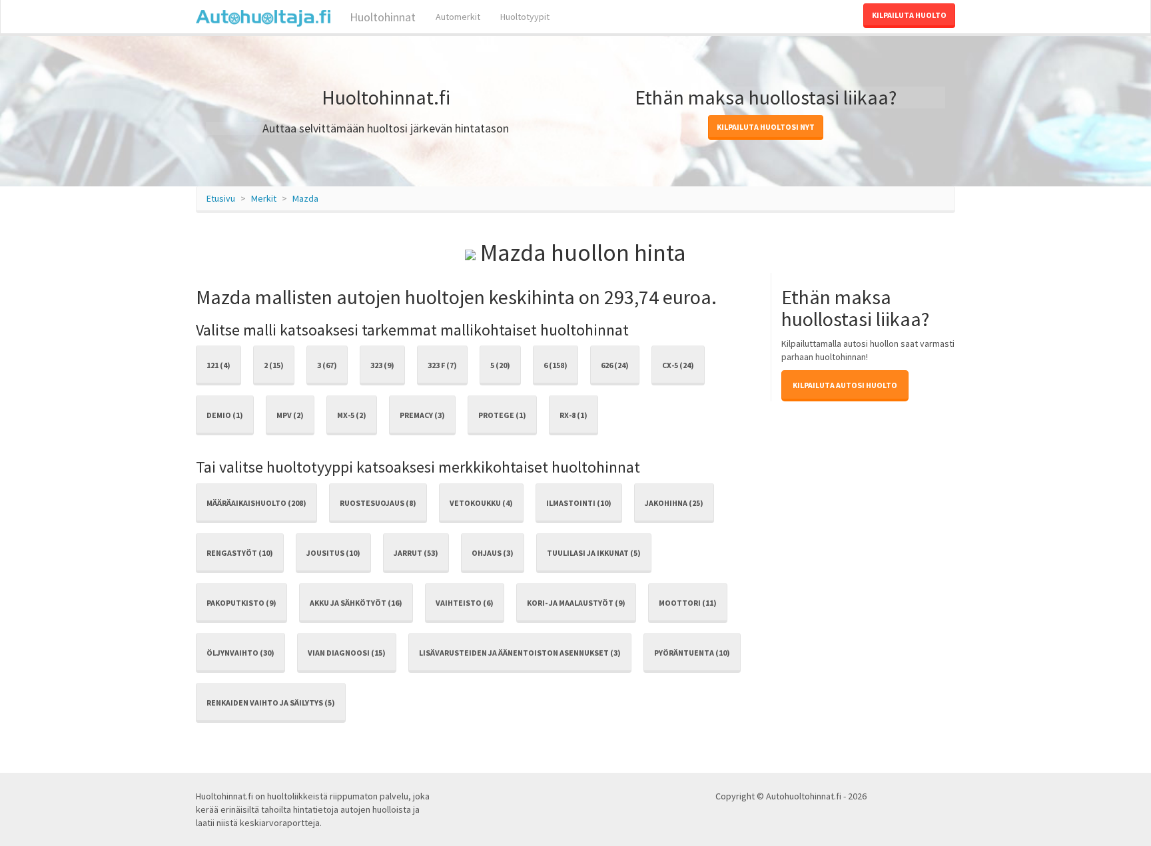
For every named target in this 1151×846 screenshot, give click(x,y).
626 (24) (615, 365)
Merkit (263, 198)
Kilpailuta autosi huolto (845, 385)
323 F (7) (442, 365)
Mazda (305, 198)
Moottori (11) (688, 603)
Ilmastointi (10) (578, 503)
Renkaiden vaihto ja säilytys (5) (270, 703)
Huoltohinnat (381, 17)
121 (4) (218, 365)
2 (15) (274, 365)
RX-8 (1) (573, 415)
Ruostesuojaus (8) (378, 503)
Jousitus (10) (333, 553)
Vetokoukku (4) (481, 503)
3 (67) (327, 365)
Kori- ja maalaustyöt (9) (576, 603)
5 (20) (500, 365)
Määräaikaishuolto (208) (256, 503)
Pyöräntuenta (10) (692, 653)
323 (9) (382, 365)
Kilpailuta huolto (909, 15)
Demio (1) (224, 415)
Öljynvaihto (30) (240, 653)
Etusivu (220, 198)
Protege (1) (502, 415)
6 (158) (556, 365)
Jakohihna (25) (674, 503)
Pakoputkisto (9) (241, 603)
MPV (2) (290, 415)
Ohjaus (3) (493, 553)
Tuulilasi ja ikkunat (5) (594, 553)
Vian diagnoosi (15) (347, 653)
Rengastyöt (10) (239, 553)
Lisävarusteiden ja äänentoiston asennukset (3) (520, 653)
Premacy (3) (422, 415)
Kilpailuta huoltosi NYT (766, 127)
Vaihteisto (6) (465, 603)
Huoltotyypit (525, 17)
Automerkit (458, 17)
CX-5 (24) (678, 365)
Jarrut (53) (416, 553)
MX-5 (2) (351, 415)
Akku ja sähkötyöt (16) (356, 603)
